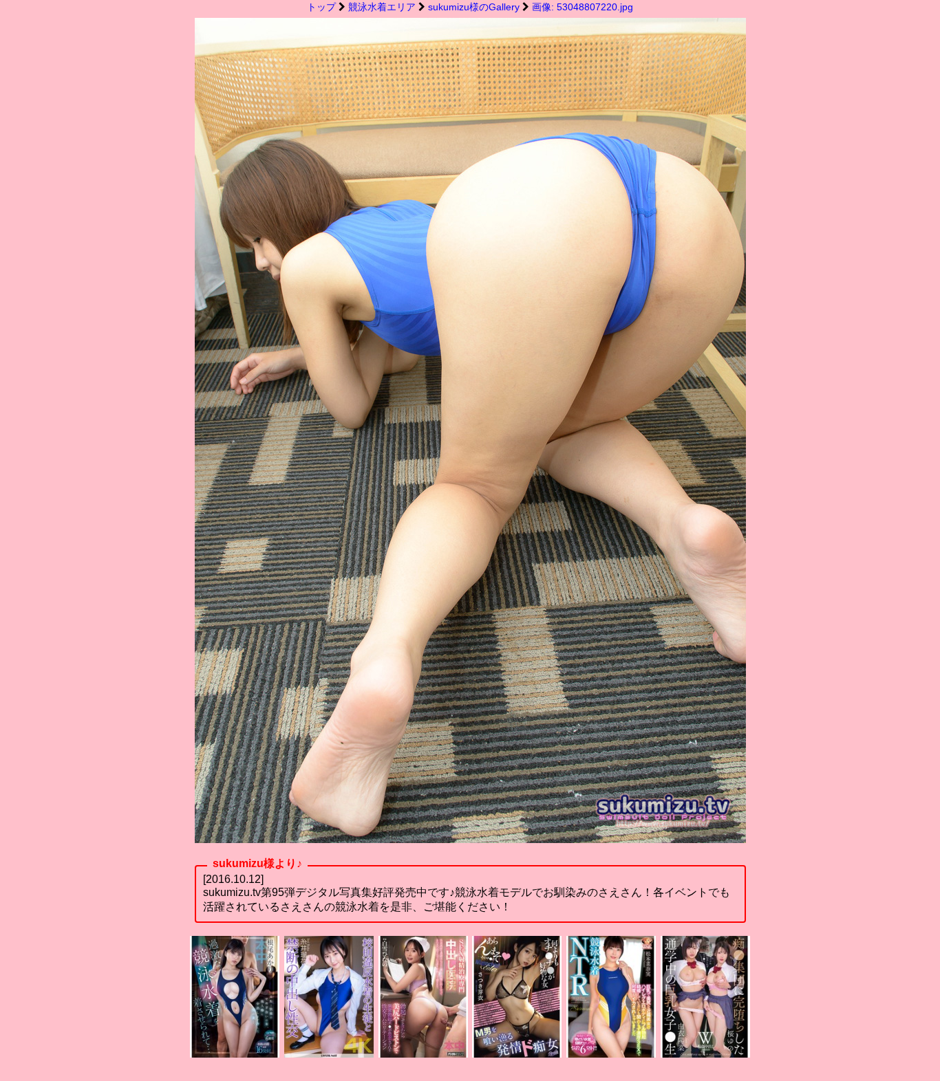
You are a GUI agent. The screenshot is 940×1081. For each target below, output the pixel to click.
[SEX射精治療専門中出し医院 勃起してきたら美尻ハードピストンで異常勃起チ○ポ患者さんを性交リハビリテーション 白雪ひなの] (423, 1054)
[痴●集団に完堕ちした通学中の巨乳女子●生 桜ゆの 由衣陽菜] (705, 1054)
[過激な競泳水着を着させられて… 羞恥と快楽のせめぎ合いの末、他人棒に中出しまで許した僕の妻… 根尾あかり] (234, 1054)
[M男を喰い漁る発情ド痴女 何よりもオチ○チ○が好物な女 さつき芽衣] (517, 1054)
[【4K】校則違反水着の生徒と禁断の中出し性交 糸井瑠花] (329, 1054)
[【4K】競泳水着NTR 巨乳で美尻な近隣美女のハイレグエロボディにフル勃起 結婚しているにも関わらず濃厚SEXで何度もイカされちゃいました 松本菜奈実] (611, 1054)
